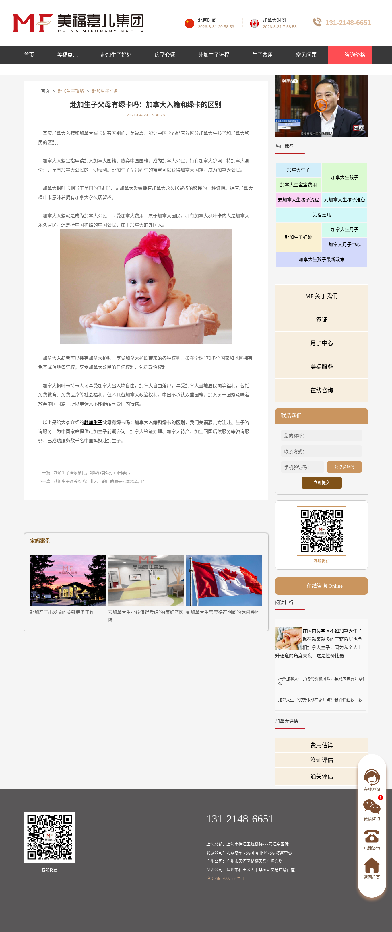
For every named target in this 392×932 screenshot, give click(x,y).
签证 (321, 320)
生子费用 (262, 55)
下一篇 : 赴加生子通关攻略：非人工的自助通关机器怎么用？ (92, 481)
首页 (29, 55)
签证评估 (321, 760)
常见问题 (306, 55)
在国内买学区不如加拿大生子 (332, 631)
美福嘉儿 (67, 55)
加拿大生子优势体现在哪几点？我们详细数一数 (320, 699)
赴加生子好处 (116, 55)
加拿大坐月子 (344, 229)
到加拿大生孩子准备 (344, 199)
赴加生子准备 (105, 91)
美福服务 (321, 367)
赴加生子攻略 (71, 91)
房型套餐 (165, 55)
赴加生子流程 (213, 55)
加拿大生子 (298, 170)
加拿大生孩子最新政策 (322, 259)
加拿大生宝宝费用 (298, 185)
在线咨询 (321, 390)
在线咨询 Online (324, 586)
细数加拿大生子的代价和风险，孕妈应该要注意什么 (322, 678)
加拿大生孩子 (344, 177)
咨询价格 (354, 55)
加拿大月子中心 (345, 244)
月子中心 (321, 343)
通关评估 (321, 776)
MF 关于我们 (321, 296)
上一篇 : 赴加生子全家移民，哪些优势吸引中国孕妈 (84, 472)
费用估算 (321, 745)
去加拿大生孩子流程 (298, 199)
